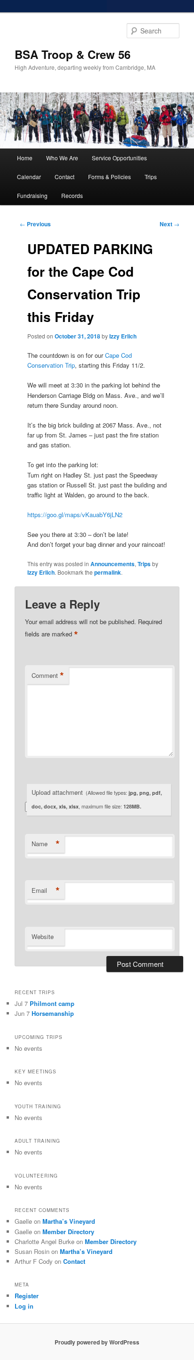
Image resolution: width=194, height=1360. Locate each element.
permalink (107, 572)
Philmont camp (52, 1003)
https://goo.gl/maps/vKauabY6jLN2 (74, 514)
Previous (35, 224)
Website (43, 936)
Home (24, 158)
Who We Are (62, 158)
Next (169, 224)
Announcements (112, 564)
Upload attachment (97, 799)
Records (72, 195)
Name (46, 843)
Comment (48, 675)
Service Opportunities (119, 158)
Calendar (29, 177)
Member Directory (68, 1231)
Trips (151, 177)
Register (27, 1295)
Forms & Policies (109, 177)
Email (46, 890)
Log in (24, 1306)
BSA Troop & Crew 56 (72, 54)
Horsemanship (53, 1013)
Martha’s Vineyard (68, 1221)
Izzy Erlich (123, 336)
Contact (64, 177)
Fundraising (32, 195)
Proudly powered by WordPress (97, 1342)
